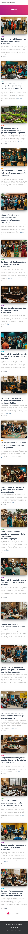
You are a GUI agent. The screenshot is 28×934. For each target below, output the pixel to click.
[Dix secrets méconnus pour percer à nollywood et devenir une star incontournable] (14, 653)
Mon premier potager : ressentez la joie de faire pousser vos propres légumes (13, 130)
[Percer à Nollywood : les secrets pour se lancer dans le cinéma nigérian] (14, 340)
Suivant (17, 913)
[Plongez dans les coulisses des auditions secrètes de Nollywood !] (14, 294)
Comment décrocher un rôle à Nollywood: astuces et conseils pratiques (13, 173)
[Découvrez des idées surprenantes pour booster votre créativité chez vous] (14, 787)
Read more (19, 54)
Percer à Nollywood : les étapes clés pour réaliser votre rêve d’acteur (13, 582)
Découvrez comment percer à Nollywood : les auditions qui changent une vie (13, 715)
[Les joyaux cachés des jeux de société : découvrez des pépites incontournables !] (14, 744)
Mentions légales (14, 927)
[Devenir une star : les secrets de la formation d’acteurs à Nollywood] (14, 831)
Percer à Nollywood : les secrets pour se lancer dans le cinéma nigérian (14, 356)
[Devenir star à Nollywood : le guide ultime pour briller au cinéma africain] (14, 473)
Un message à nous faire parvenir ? (14, 924)
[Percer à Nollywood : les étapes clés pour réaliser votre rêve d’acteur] (14, 566)
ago (4, 56)
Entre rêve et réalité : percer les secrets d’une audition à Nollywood (13, 41)
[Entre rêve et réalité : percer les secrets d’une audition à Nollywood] (14, 25)
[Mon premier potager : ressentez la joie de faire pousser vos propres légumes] (14, 114)
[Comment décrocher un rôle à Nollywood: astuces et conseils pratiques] (14, 157)
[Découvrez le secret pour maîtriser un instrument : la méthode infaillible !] (14, 384)
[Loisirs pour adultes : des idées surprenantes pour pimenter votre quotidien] (14, 429)
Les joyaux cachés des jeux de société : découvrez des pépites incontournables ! (13, 759)
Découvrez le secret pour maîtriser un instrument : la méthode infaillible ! (12, 400)
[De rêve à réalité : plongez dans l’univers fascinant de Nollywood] (14, 248)
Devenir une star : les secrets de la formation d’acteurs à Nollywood (13, 847)
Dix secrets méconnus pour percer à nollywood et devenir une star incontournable (13, 669)
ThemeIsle (18, 930)
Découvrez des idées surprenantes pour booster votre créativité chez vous (11, 802)
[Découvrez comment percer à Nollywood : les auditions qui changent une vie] (14, 699)
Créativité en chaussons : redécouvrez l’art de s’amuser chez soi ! (13, 626)
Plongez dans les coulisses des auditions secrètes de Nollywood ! (13, 310)
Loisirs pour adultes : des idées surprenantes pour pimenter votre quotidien (13, 445)
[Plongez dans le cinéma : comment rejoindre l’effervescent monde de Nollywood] (14, 201)
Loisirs (2, 36)
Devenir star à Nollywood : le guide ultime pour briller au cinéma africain (12, 489)
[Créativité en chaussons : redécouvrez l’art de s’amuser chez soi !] (14, 610)
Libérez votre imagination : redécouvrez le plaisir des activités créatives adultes (12, 893)
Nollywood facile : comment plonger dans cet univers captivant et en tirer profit (12, 85)
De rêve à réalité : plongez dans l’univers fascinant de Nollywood (13, 264)
